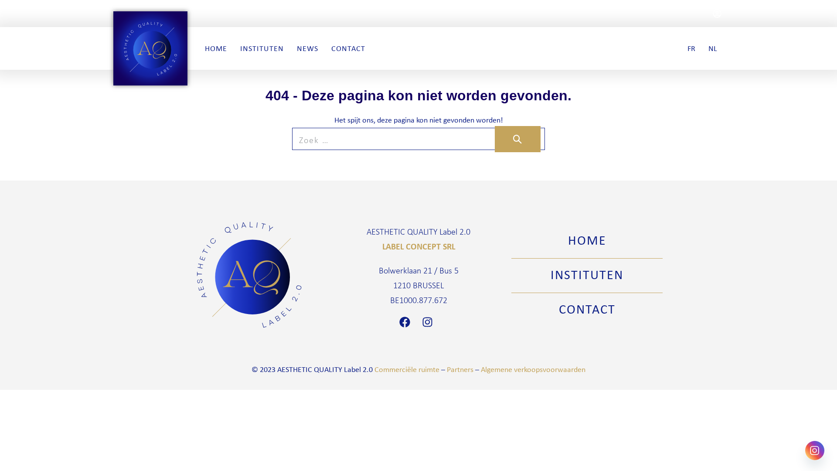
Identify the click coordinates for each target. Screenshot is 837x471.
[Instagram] (430, 322)
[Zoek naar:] (418, 140)
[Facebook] (407, 322)
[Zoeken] (518, 139)
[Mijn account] (717, 13)
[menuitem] (691, 48)
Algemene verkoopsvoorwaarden (533, 369)
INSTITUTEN (587, 274)
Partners (460, 369)
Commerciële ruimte (406, 369)
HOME (587, 240)
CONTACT (587, 308)
